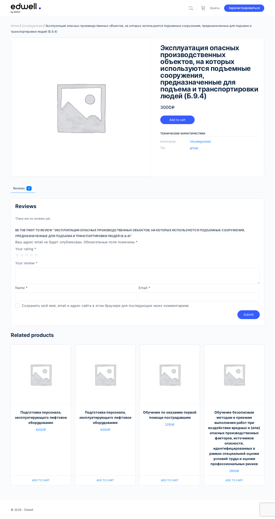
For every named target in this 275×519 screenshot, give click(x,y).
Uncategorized (32, 25)
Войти (214, 8)
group (194, 148)
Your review (26, 263)
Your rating (25, 249)
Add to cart (177, 120)
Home (15, 25)
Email (144, 288)
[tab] (22, 188)
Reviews (21, 188)
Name (21, 288)
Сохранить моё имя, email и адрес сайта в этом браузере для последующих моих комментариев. (105, 305)
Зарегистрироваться (244, 8)
